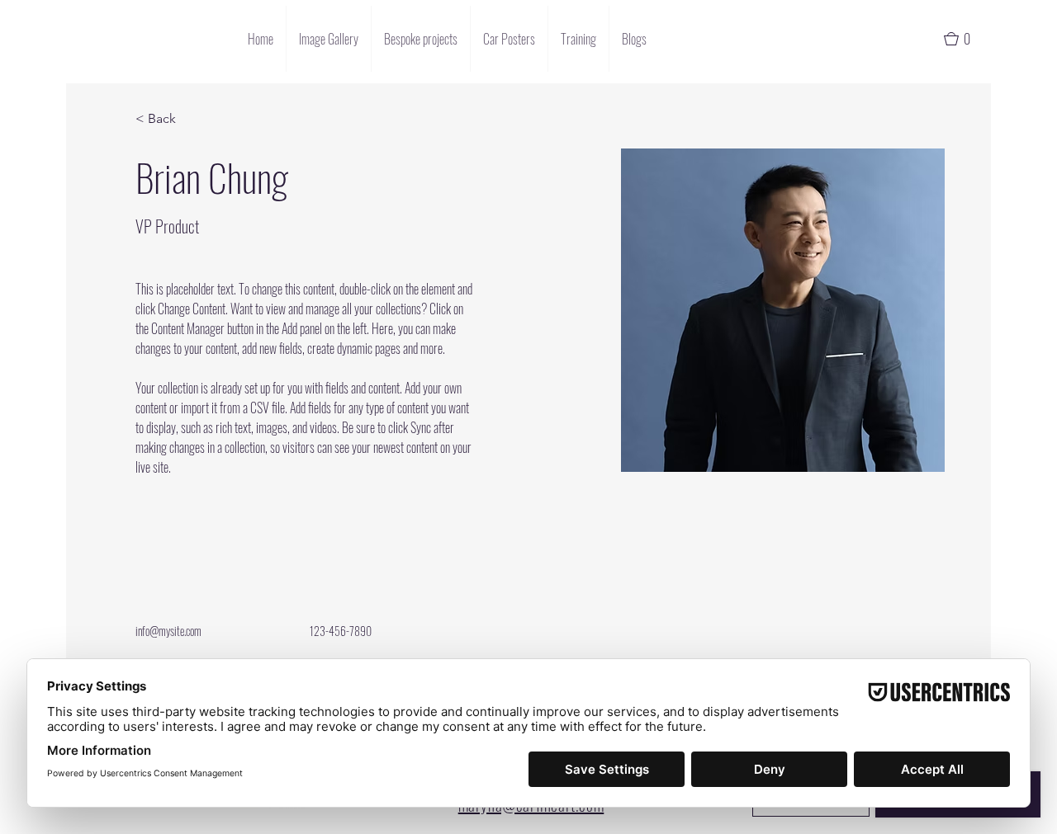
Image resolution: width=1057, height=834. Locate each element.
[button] (964, 38)
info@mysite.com (168, 630)
